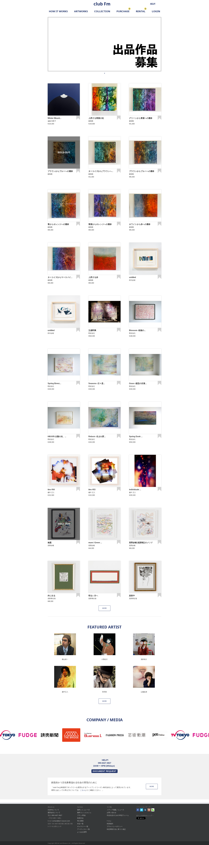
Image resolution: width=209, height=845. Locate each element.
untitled (132, 277)
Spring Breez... (54, 383)
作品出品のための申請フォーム (118, 815)
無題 (50, 543)
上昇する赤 (93, 277)
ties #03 (91, 489)
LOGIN (156, 11)
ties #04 (51, 489)
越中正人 (65, 692)
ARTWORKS (81, 11)
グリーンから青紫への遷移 (140, 118)
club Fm (101, 4)
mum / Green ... (95, 543)
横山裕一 (65, 659)
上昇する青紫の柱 (96, 118)
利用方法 (80, 818)
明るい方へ (93, 596)
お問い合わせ (111, 812)
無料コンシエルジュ (84, 812)
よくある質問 (82, 832)
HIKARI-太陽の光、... (57, 436)
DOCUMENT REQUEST (104, 771)
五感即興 (92, 330)
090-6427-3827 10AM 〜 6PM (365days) (104, 763)
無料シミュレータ (83, 810)
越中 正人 (51, 492)
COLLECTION (102, 11)
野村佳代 (91, 333)
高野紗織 (51, 545)
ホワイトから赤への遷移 (139, 224)
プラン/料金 (81, 815)
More (104, 608)
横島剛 (90, 121)
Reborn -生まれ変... (97, 436)
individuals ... (135, 489)
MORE (152, 786)
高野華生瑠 (52, 598)
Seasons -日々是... (96, 383)
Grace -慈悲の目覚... (138, 383)
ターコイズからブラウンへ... (100, 171)
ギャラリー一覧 (82, 826)
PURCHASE (122, 11)
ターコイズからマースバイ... (60, 277)
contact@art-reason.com (61, 821)
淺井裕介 (144, 659)
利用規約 (110, 824)
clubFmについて (53, 810)
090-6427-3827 (57, 815)
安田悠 (104, 692)
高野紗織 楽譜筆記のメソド (141, 543)
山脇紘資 (144, 692)
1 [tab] (104, 73)
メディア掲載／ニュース (115, 810)
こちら (82, 790)
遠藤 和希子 (52, 121)
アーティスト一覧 (83, 829)
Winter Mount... (54, 118)
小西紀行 (104, 659)
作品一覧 (80, 824)
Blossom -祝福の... (137, 330)
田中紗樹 (132, 280)
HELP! (152, 3)
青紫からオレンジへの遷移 (100, 224)
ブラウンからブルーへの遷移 (60, 171)
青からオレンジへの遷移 (58, 224)
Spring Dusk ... (135, 436)
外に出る (51, 596)
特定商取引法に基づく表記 (116, 829)
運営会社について (54, 812)
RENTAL (140, 11)
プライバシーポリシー (115, 826)
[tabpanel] (104, 44)
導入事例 (80, 821)
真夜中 (132, 596)
